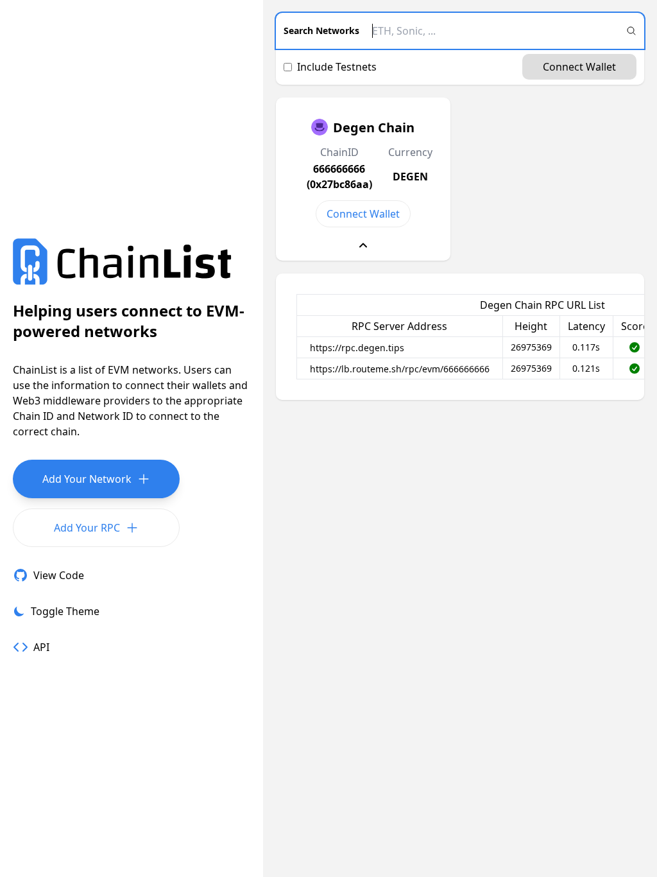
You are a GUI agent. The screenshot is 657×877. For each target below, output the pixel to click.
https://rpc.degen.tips (357, 348)
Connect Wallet (579, 67)
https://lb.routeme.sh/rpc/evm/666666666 (400, 369)
